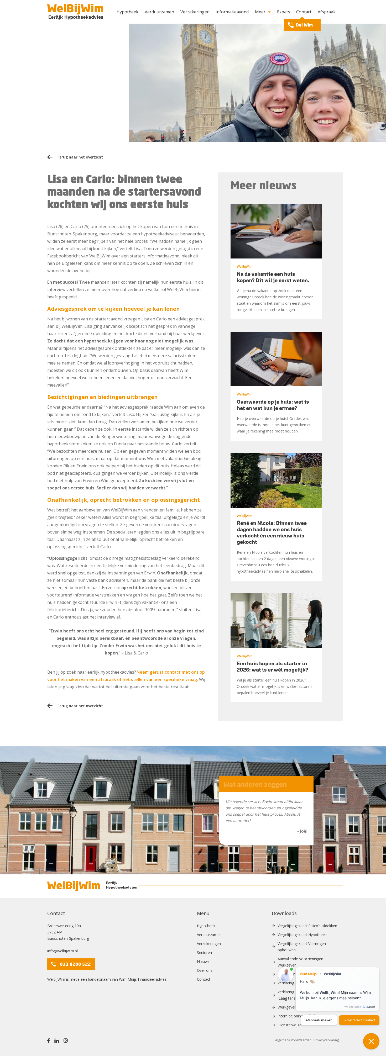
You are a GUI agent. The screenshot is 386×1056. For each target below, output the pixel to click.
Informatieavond (232, 12)
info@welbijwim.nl (62, 950)
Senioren (204, 952)
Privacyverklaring (326, 1040)
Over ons (204, 970)
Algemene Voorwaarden (293, 1040)
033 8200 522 (75, 964)
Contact (303, 12)
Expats (283, 12)
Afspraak (327, 12)
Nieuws (203, 961)
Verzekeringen (195, 12)
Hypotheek (127, 12)
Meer (260, 12)
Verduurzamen (159, 12)
